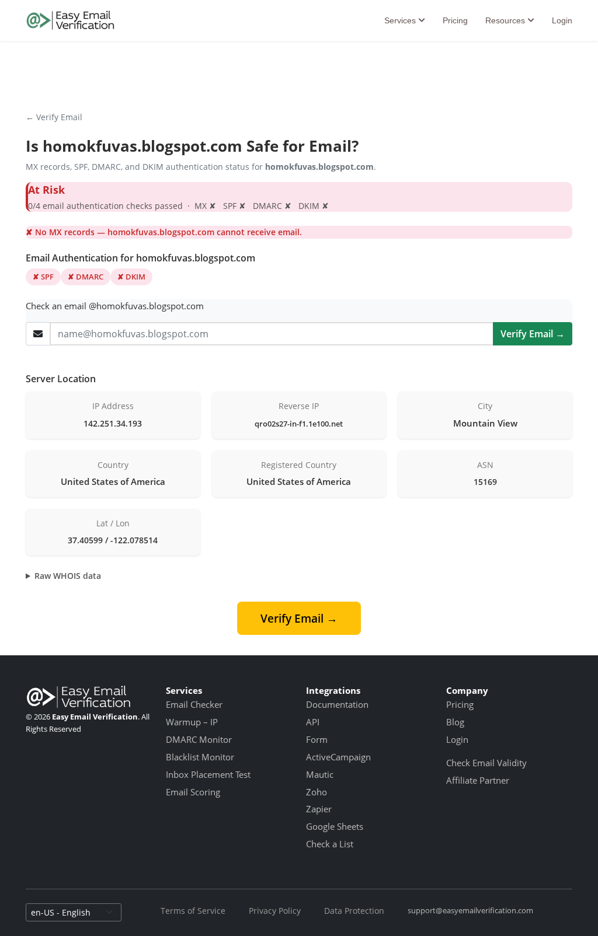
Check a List (329, 844)
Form (317, 739)
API (312, 722)
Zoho (316, 792)
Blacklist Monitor (200, 757)
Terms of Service (193, 910)
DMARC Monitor (199, 739)
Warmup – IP (192, 722)
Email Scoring (193, 792)
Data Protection (354, 910)
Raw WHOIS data (67, 575)
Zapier (319, 809)
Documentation (337, 704)
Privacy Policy (275, 910)
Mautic (319, 774)
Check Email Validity (486, 763)
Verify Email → (532, 333)
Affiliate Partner (477, 780)
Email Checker (194, 704)
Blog (455, 722)
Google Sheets (334, 826)
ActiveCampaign (338, 757)
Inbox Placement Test (208, 774)
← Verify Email (54, 117)
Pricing (455, 20)
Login (562, 20)
